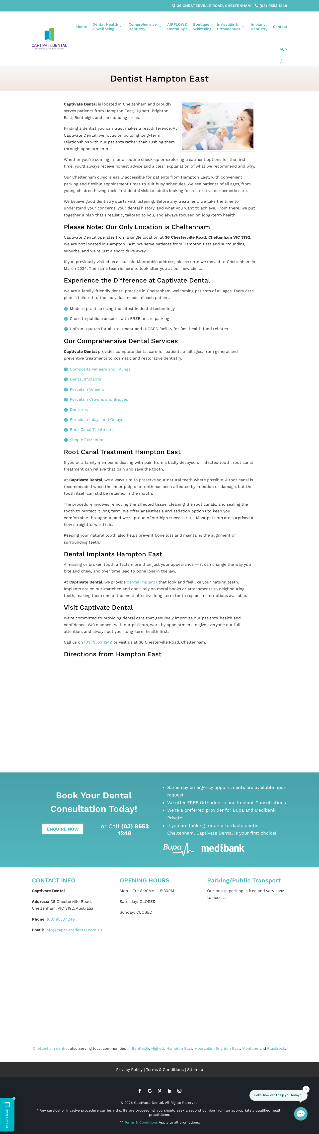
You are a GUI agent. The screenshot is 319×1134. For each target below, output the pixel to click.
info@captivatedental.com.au (73, 930)
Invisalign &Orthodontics (228, 26)
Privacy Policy (129, 1069)
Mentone (250, 1048)
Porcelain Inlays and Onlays (96, 419)
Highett (157, 1048)
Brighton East (228, 1048)
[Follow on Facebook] (140, 1091)
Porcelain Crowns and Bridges (99, 399)
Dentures (79, 409)
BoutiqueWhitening (202, 26)
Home (81, 26)
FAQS (282, 49)
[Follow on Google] (150, 1091)
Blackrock (276, 1048)
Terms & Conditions (165, 1069)
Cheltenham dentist (51, 1048)
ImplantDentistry (259, 26)
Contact (280, 26)
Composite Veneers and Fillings (100, 369)
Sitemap (195, 1069)
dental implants (142, 582)
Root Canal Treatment (91, 429)
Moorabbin (203, 1048)
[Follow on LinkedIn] (169, 1091)
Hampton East (179, 1048)
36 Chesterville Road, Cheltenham (214, 5)
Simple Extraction (87, 439)
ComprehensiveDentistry (143, 26)
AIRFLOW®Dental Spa (177, 26)
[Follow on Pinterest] (159, 1091)
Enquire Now (63, 829)
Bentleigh (140, 1048)
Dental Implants (85, 379)
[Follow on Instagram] (179, 1091)
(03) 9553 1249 (273, 5)
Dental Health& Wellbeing (105, 26)
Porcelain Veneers (87, 389)
